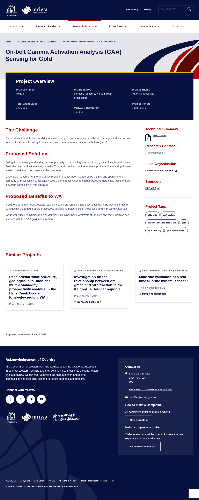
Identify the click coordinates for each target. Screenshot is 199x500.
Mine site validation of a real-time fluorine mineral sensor (163, 279)
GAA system (169, 215)
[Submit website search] (189, 9)
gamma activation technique (162, 223)
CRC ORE (150, 188)
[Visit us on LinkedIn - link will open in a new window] (31, 399)
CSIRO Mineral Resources (159, 170)
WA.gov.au (11, 481)
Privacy (51, 481)
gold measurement (176, 230)
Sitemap (147, 9)
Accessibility (132, 9)
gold (184, 223)
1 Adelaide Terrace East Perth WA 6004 (139, 377)
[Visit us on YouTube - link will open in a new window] (41, 399)
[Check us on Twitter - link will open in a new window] (20, 399)
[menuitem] (17, 26)
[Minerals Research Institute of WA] (26, 9)
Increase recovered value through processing (100, 270)
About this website (68, 481)
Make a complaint (139, 420)
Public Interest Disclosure (94, 481)
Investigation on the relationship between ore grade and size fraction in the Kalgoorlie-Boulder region (98, 283)
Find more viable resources (26, 270)
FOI (112, 481)
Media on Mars (71, 486)
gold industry (154, 230)
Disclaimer (39, 481)
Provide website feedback (143, 446)
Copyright (25, 481)
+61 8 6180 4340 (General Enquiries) (150, 389)
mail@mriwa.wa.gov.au (142, 397)
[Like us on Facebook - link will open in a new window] (10, 399)
